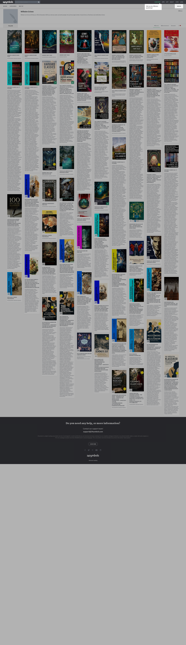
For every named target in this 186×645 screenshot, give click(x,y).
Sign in (179, 6)
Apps (163, 2)
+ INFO (177, 2)
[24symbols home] (8, 2)
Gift (167, 2)
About (172, 2)
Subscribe (157, 2)
